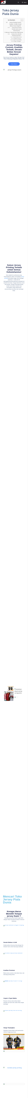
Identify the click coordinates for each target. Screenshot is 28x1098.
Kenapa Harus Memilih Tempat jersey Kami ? (16, 34)
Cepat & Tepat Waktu (17, 39)
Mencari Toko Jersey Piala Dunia (14, 32)
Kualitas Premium (17, 38)
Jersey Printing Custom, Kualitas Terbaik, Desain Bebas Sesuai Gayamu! (15, 24)
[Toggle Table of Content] (21, 20)
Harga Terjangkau (17, 41)
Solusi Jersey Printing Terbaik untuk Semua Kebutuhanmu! (16, 29)
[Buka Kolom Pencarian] (18, 2)
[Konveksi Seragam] (3, 2)
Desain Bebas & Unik (17, 37)
